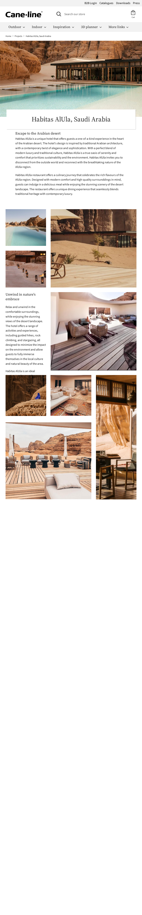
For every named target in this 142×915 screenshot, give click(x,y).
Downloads (123, 3)
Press (136, 3)
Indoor (37, 27)
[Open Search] (58, 14)
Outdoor (15, 27)
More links (117, 27)
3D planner (90, 27)
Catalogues (106, 3)
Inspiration (62, 27)
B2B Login (90, 3)
